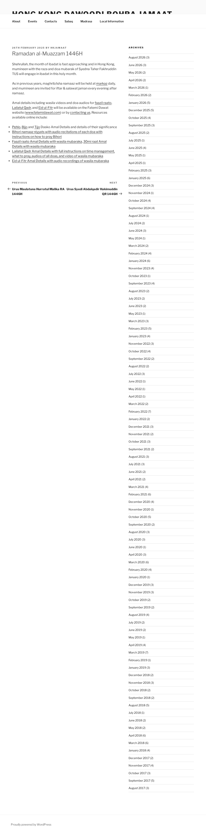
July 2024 (135, 223)
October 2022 (138, 351)
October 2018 (138, 690)
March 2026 (137, 87)
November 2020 (139, 509)
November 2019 (139, 592)
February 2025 (138, 170)
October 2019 (138, 600)
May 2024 (135, 238)
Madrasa (86, 21)
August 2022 (137, 366)
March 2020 (137, 562)
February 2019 (138, 660)
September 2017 (139, 780)
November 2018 (139, 682)
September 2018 (139, 697)
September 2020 (140, 524)
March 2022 (136, 404)
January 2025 (137, 178)
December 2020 (139, 501)
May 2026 (135, 72)
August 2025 (137, 132)
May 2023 (135, 313)
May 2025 (135, 155)
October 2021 (137, 441)
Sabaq (69, 21)
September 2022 (139, 358)
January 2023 (137, 336)
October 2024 (138, 200)
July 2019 (135, 622)
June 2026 (135, 65)
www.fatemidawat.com (43, 112)
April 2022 (135, 396)
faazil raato (103, 103)
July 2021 (135, 464)
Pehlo (16, 127)
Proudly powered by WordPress (31, 824)
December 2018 (139, 675)
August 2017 (137, 788)
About (16, 21)
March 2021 (136, 487)
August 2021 (137, 456)
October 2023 (138, 276)
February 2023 (138, 328)
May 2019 (135, 637)
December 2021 (139, 426)
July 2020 (135, 539)
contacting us (80, 112)
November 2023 (139, 268)
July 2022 (135, 374)
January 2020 (137, 577)
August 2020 (137, 532)
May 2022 (135, 389)
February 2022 (138, 411)
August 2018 (137, 705)
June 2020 (135, 547)
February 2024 (138, 253)
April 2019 (135, 645)
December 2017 (139, 758)
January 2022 (137, 419)
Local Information (112, 21)
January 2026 (137, 102)
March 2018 (136, 743)
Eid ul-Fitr (45, 108)
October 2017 (137, 773)
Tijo (37, 127)
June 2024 (135, 230)
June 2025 (135, 147)
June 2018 (135, 720)
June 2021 (135, 471)
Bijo (25, 127)
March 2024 (137, 245)
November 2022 (139, 343)
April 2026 (135, 80)
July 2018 (135, 712)
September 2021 (139, 449)
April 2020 (135, 554)
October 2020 (138, 517)
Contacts (51, 21)
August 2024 (137, 215)
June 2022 (135, 381)
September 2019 (139, 607)
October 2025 (138, 117)
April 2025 (135, 163)
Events (32, 21)
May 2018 (135, 727)
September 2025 (140, 125)
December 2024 (139, 185)
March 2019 (136, 652)
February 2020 (138, 569)
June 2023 (135, 306)
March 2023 (137, 321)
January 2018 (137, 750)
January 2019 (137, 667)
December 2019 (139, 584)
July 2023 (135, 298)
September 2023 (140, 283)
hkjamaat (58, 47)
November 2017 (139, 765)
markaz (101, 83)
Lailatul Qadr (21, 108)
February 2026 (138, 95)
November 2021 (139, 434)
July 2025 (135, 140)
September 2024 (140, 208)
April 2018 (135, 735)
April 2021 (135, 479)
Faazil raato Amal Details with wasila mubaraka (47, 141)
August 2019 (137, 614)
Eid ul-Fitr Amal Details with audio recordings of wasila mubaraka (60, 161)
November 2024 (139, 193)
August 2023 (137, 291)
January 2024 (137, 260)
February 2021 (138, 494)
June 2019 (135, 630)
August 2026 (137, 57)
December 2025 (139, 110)
